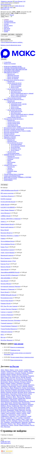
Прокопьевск (10, 410)
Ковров (15, 390)
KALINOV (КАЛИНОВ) (8, 207)
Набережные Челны (6, 398)
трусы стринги (15, 150)
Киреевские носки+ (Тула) (8, 261)
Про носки (7, 28)
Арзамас (25, 371)
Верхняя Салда (11, 379)
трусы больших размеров (18, 145)
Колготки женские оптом (11, 132)
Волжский (24, 380)
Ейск (8, 385)
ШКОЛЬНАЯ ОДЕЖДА (11, 72)
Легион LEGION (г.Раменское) (9, 275)
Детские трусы (11, 151)
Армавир (31, 371)
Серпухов (24, 414)
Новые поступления (10, 63)
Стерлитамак (8, 417)
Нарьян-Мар (21, 398)
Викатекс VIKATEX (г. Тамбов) (10, 235)
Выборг (28, 382)
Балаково (23, 373)
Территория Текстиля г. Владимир (10, 320)
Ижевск (30, 386)
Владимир (4, 380)
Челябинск (31, 422)
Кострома (20, 392)
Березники (4, 376)
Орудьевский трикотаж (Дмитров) (10, 286)
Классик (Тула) (5, 264)
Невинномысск (5, 399)
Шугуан (3, 337)
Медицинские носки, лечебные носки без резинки (18, 128)
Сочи (17, 416)
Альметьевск (27, 370)
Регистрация (4, 4)
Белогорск (25, 374)
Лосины (9, 168)
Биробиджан (15, 376)
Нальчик (15, 398)
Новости (6, 27)
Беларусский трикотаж (7, 227)
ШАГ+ (3, 334)
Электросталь (4, 425)
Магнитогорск (26, 395)
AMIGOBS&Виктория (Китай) (9, 190)
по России (14, 366)
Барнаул (8, 374)
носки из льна (15, 87)
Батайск (13, 374)
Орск (11, 407)
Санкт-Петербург (10, 413)
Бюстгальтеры (11, 162)
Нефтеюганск (22, 399)
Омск (21, 405)
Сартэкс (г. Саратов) (6, 312)
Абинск (11, 370)
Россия (12, 15)
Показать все (11, 74)
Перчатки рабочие (9, 133)
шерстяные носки (16, 92)
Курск (30, 393)
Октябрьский (15, 405)
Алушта (21, 370)
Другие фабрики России (8, 244)
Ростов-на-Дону (5, 411)
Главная (6, 19)
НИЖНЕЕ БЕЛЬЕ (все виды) (13, 154)
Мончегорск (20, 396)
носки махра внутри (16, 90)
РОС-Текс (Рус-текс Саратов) (9, 306)
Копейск (3, 392)
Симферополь (5, 416)
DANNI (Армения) (6, 199)
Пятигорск (22, 410)
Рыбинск (19, 411)
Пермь (28, 407)
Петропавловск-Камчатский (17, 408)
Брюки (9, 172)
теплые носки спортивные (18, 96)
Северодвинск (12, 414)
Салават (29, 411)
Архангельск (10, 373)
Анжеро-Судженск (11, 371)
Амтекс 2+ (4, 221)
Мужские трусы (11, 141)
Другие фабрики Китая (7, 241)
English (6, 31)
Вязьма (3, 383)
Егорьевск (4, 385)
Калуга (3, 389)
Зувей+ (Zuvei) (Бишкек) (8, 252)
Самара (3, 413)
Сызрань (20, 417)
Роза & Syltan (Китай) (7, 300)
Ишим (11, 388)
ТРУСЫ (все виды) (10, 138)
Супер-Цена (7, 62)
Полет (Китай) (5, 292)
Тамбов (8, 419)
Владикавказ (28, 379)
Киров (2, 390)
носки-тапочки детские (14, 126)
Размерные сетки (15, 350)
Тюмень (3, 420)
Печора (28, 408)
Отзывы (6, 24)
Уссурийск (26, 420)
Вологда (30, 380)
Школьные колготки (13, 75)
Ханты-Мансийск (16, 422)
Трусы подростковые (13, 153)
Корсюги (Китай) (6, 266)
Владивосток (20, 379)
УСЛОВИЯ (4, 34)
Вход (9, 4)
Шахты (19, 423)
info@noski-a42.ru (6, 443)
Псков (17, 410)
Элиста (11, 425)
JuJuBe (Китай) (5, 204)
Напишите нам (5, 9)
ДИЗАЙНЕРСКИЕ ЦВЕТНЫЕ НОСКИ (15, 69)
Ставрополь (22, 416)
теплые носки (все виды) (14, 89)
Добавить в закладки (7, 1)
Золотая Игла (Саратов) (7, 249)
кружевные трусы (16, 148)
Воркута (11, 382)
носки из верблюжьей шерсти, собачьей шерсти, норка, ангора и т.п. (22, 94)
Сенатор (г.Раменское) (7, 314)
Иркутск (6, 388)
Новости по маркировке (17, 347)
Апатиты (20, 371)
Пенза (15, 407)
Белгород (19, 374)
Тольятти (18, 419)
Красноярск (13, 393)
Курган (25, 393)
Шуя (29, 423)
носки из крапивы (16, 86)
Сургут (15, 417)
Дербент (13, 383)
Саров (28, 413)
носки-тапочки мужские (14, 98)
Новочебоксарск (13, 404)
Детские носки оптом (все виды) (14, 119)
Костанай (14, 392)
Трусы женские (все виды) (15, 142)
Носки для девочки (12, 78)
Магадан (18, 395)
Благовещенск (23, 376)
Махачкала (9, 396)
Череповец (4, 423)
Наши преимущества (16, 360)
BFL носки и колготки (7, 193)
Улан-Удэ (8, 420)
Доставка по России (9, 22)
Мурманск (28, 396)
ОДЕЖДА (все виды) (10, 165)
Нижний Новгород (24, 401)
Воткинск (23, 382)
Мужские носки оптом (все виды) (14, 80)
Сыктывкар (26, 417)
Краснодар (31, 392)
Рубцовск (13, 411)
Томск (23, 419)
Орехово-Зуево (5, 407)
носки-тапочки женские (14, 117)
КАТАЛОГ (3, 59)
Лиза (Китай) (4, 281)
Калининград (30, 388)
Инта (2, 388)
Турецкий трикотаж (6, 323)
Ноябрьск (3, 405)
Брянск (7, 377)
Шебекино (25, 423)
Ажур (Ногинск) (5, 213)
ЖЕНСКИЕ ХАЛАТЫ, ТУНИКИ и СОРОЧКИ (17, 177)
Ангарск (3, 371)
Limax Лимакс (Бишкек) (7, 210)
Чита (14, 423)
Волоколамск (4, 382)
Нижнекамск (14, 401)
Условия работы (8, 21)
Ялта (2, 426)
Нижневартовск (5, 401)
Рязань (24, 411)
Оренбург (29, 405)
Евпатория (26, 383)
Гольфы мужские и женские (12, 135)
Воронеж (17, 382)
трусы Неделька (15, 147)
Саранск (18, 413)
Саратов (23, 413)
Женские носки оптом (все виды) (14, 99)
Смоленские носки (6, 317)
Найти (18, 36)
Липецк (3, 395)
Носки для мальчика (13, 77)
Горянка (3, 238)
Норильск (30, 404)
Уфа (31, 420)
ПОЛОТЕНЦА (8, 180)
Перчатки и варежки (10, 136)
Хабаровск (7, 422)
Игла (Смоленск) (5, 258)
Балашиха (30, 373)
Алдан (16, 370)
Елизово (25, 385)
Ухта (2, 422)
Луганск (8, 395)
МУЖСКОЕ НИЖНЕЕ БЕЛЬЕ (13, 66)
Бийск (9, 376)
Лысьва (13, 395)
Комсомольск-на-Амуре (24, 390)
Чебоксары (25, 422)
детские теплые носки (13, 123)
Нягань (9, 405)
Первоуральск (22, 407)
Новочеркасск (23, 404)
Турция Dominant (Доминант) (9, 326)
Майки (9, 160)
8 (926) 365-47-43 (19, 6)
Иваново (24, 386)
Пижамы (9, 163)
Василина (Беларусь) (7, 232)
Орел (25, 405)
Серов (18, 414)
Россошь (28, 410)
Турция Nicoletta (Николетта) (9, 329)
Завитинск (31, 385)
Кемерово (28, 389)
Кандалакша (21, 389)
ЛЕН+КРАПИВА (6, 278)
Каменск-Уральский (11, 389)
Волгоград (10, 380)
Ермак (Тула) (4, 247)
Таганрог (3, 419)
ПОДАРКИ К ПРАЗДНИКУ (12, 71)
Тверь (13, 419)
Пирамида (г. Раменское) (8, 289)
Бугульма (12, 377)
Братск (3, 377)
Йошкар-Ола (17, 388)
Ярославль (7, 426)
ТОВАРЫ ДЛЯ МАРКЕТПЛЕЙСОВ (14, 68)
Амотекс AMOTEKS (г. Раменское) (11, 218)
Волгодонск (17, 380)
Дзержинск (19, 383)
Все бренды (4, 184)
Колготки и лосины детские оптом (14, 129)
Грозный (7, 383)
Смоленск (12, 416)
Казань (24, 388)
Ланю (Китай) (5, 269)
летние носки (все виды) (14, 83)
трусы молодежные (16, 144)
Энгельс (16, 425)
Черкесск (10, 423)
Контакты (7, 30)
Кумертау (20, 393)
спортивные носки (16, 84)
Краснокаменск (5, 393)
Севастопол (4, 414)
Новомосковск (17, 402)
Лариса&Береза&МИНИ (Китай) (10, 272)
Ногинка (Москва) (6, 283)
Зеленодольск (12, 386)
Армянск (3, 373)
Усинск (20, 420)
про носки (18, 344)
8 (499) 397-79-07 (8, 7)
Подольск (3, 410)
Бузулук (18, 377)
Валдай (23, 377)
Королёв (8, 392)
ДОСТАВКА (11, 34)
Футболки (10, 159)
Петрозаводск (5, 408)
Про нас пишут (8, 25)
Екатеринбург (15, 385)
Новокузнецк (8, 402)
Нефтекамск (13, 399)
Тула (31, 419)
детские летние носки (13, 122)
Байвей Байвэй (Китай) (7, 224)
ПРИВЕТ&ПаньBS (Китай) (8, 295)
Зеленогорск (4, 386)
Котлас (26, 392)
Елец (20, 385)
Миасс (14, 396)
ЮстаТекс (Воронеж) (7, 340)
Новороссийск (26, 402)
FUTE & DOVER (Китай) (8, 201)
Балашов (3, 374)
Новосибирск (4, 404)
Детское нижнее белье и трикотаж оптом (22, 357)
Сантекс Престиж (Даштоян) (9, 309)
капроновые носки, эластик (19, 104)
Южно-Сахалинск (24, 425)
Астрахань (17, 373)
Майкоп (3, 396)
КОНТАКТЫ (19, 34)
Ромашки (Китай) (6, 303)
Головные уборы (12, 171)
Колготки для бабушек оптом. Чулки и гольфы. (17, 130)
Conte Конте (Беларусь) (7, 196)
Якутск (32, 425)
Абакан (7, 370)
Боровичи (31, 376)
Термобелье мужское (13, 157)
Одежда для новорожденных (12, 175)
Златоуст (19, 386)
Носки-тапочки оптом (10, 178)
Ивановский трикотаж (7, 255)
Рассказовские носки (7, 297)
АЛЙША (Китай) (6, 216)
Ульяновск (15, 420)
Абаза (2, 370)
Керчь (33, 389)
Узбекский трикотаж (6, 331)
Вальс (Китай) (5, 230)
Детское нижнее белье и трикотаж (13, 174)
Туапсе (27, 419)
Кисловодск (8, 390)
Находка (28, 398)
